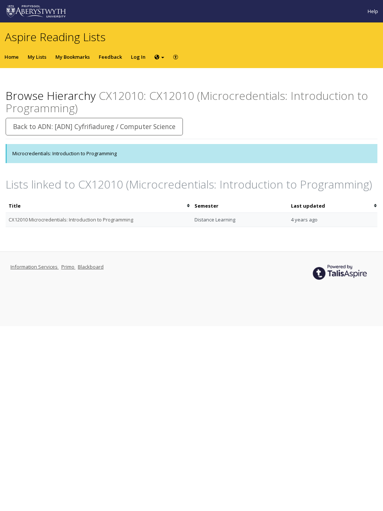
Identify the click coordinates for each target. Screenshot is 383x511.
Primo (68, 266)
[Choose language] (159, 57)
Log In (138, 56)
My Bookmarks (72, 56)
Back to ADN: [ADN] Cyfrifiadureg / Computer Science (94, 126)
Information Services (34, 266)
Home (11, 56)
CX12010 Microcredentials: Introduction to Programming (71, 219)
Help (373, 11)
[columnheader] (99, 206)
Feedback (110, 56)
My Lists (37, 56)
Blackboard (91, 266)
